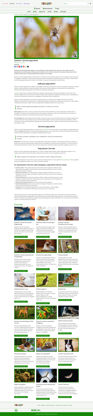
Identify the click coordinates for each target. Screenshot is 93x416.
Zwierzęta (45, 129)
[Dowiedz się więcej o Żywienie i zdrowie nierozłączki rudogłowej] (46, 312)
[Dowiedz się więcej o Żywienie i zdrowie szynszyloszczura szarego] (68, 213)
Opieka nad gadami (19, 384)
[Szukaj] (88, 3)
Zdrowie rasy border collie (65, 354)
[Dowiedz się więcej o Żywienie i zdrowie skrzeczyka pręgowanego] (24, 213)
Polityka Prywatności (50, 405)
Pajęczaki (16, 93)
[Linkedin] (21, 66)
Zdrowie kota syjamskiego (43, 255)
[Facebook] (15, 66)
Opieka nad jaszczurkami (65, 321)
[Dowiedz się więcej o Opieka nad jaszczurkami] (68, 312)
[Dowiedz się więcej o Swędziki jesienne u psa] (24, 280)
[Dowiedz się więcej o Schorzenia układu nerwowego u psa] (46, 213)
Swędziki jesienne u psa (21, 289)
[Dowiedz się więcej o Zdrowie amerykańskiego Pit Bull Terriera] (24, 312)
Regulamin (43, 405)
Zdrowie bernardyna (20, 354)
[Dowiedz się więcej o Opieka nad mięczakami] (46, 344)
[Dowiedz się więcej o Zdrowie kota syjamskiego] (46, 246)
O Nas (39, 405)
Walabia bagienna (41, 289)
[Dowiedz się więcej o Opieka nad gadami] (24, 375)
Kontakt (70, 405)
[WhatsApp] (26, 66)
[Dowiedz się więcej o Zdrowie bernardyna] (24, 344)
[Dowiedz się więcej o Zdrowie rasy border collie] (68, 344)
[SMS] (28, 66)
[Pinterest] (19, 66)
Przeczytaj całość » (21, 236)
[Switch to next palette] (90, 3)
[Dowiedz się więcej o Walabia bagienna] (46, 280)
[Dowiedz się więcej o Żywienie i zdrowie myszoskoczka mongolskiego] (24, 246)
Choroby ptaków (63, 255)
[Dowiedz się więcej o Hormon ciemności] (68, 375)
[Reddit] (23, 66)
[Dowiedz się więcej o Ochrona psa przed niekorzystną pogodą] (46, 375)
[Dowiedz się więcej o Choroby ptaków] (68, 246)
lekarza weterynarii (65, 159)
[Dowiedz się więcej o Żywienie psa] (68, 280)
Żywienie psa (62, 289)
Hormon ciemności (63, 384)
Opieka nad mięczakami (43, 354)
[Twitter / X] (17, 66)
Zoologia (21, 14)
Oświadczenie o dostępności (62, 405)
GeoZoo (16, 14)
